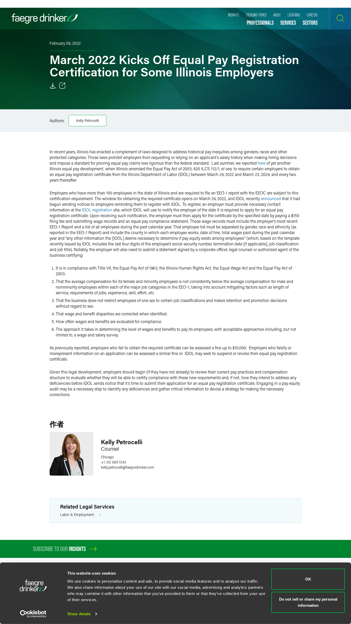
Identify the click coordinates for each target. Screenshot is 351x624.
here (261, 163)
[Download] (53, 86)
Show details (79, 614)
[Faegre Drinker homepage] (45, 19)
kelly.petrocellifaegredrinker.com (127, 467)
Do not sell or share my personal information (308, 602)
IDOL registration (97, 209)
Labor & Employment (77, 514)
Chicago (107, 456)
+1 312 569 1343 (113, 462)
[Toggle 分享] (62, 86)
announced (271, 198)
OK (308, 579)
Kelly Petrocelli (87, 120)
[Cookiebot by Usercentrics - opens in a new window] (33, 614)
